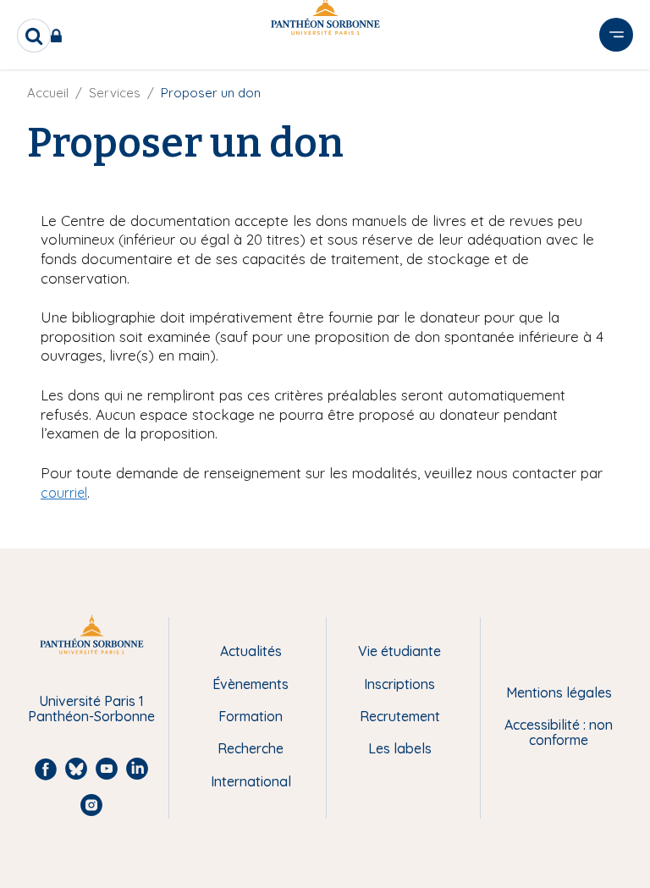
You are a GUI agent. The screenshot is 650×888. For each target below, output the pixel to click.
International (251, 781)
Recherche (251, 748)
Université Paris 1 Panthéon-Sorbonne (91, 709)
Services (114, 93)
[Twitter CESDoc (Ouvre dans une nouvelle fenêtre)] (614, 87)
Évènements (250, 684)
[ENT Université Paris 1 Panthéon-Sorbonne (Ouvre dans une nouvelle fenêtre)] (60, 35)
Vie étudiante (399, 651)
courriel (64, 492)
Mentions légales (559, 692)
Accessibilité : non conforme (558, 732)
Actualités (251, 651)
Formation (250, 716)
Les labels (400, 748)
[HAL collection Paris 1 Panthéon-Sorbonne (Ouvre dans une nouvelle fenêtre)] (614, 121)
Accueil (48, 93)
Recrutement (400, 716)
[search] (34, 35)
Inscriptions (399, 684)
